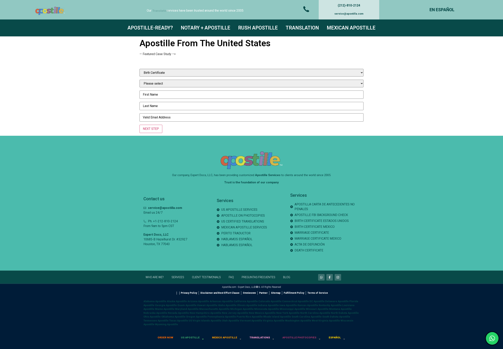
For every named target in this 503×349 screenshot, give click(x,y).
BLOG (286, 277)
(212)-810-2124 (349, 5)
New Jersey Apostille (235, 312)
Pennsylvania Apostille (221, 316)
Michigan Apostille (242, 308)
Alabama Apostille (154, 301)
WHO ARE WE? (155, 277)
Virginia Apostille (274, 320)
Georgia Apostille (166, 305)
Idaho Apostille (227, 305)
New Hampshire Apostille (205, 312)
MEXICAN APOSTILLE (351, 28)
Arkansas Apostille (221, 301)
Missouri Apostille (317, 308)
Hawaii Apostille (207, 305)
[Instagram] (338, 277)
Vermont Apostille (251, 320)
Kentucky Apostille (330, 305)
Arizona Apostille (198, 301)
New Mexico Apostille (262, 312)
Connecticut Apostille (295, 301)
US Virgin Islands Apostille (205, 320)
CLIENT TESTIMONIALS (206, 277)
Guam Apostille (186, 305)
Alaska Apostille (177, 301)
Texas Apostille (178, 320)
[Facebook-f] (329, 277)
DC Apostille (317, 301)
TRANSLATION (302, 28)
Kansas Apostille (307, 305)
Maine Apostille (164, 308)
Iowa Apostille (288, 305)
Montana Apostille (340, 308)
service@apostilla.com (348, 13)
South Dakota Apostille (336, 316)
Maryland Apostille (187, 308)
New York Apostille (288, 312)
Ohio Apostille (152, 316)
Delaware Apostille (337, 301)
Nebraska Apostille (155, 312)
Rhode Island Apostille (277, 316)
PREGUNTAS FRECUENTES (258, 277)
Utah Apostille (230, 320)
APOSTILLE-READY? (150, 28)
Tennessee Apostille (156, 320)
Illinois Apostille (247, 305)
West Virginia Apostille (326, 320)
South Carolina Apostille (307, 316)
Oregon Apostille (196, 316)
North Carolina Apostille (315, 312)
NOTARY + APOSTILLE (205, 28)
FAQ (231, 277)
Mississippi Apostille (292, 308)
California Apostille (246, 301)
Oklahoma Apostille (173, 316)
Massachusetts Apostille (214, 308)
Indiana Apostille (268, 305)
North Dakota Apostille (345, 312)
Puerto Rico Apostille (250, 316)
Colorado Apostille (270, 301)
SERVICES (178, 277)
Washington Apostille (298, 320)
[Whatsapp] (321, 277)
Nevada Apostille (178, 312)
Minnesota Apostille (266, 308)
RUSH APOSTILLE (258, 28)
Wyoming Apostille (166, 324)
